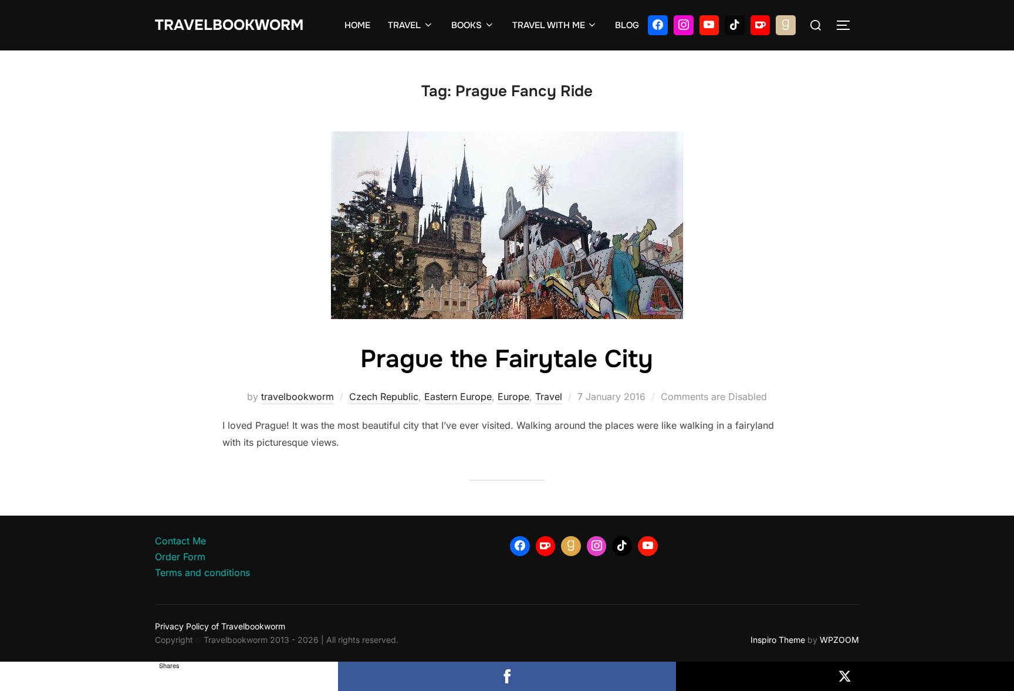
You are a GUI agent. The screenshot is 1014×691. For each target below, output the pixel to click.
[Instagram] (684, 25)
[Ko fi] (760, 25)
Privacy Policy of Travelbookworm (220, 626)
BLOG (627, 25)
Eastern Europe (458, 396)
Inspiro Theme (778, 640)
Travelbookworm (229, 25)
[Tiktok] (735, 25)
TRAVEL (404, 25)
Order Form (180, 557)
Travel (548, 396)
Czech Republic (383, 396)
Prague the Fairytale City (506, 359)
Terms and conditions (202, 572)
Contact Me (180, 541)
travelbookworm (297, 396)
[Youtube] (709, 25)
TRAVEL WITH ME (548, 25)
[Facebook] (658, 25)
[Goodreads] (786, 25)
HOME (357, 25)
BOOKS (466, 25)
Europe (513, 396)
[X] (845, 676)
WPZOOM (839, 640)
